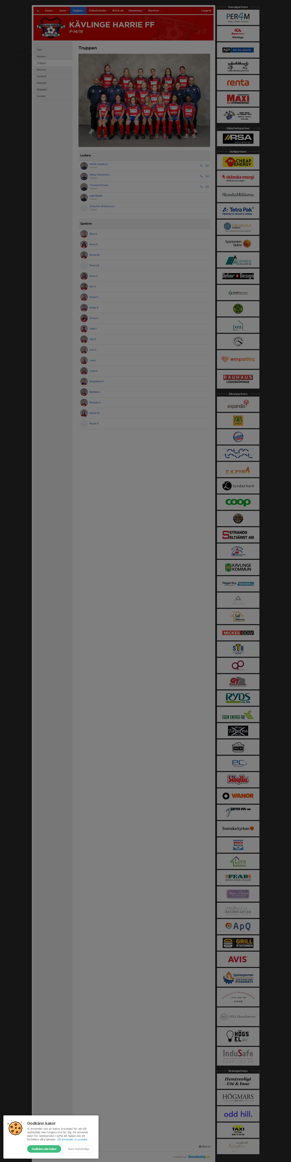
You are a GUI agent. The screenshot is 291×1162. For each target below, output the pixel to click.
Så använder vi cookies (72, 1139)
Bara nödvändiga (78, 1149)
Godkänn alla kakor (44, 1149)
